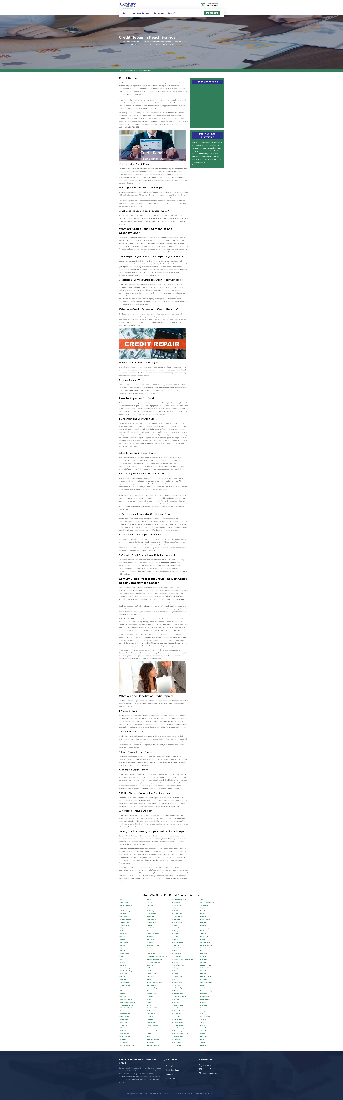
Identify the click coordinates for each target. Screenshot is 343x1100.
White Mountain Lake (154, 982)
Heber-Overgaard (153, 933)
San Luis (203, 956)
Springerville (151, 922)
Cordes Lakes (151, 985)
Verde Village (178, 1025)
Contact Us (172, 13)
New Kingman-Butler (181, 1033)
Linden (149, 951)
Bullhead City (204, 968)
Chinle (149, 1028)
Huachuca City (152, 913)
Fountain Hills (205, 936)
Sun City (203, 962)
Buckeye (203, 1008)
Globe (176, 973)
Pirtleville (123, 1031)
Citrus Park (177, 948)
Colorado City (151, 973)
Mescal (122, 945)
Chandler (203, 1036)
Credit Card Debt (172, 1070)
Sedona (176, 999)
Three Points (178, 916)
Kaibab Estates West (127, 1045)
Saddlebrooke (179, 1008)
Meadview (124, 991)
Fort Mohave (204, 911)
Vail (201, 899)
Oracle (149, 1005)
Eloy (201, 908)
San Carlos (177, 905)
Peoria (202, 1025)
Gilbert (202, 1033)
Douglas (203, 916)
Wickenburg (178, 976)
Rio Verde (150, 939)
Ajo (148, 991)
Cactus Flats (124, 925)
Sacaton (150, 948)
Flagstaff (203, 1002)
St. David (123, 976)
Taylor (149, 1036)
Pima (149, 979)
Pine (122, 1028)
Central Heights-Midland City (157, 956)
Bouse (122, 939)
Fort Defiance (151, 1022)
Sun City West (205, 942)
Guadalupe (177, 945)
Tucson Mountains (180, 1011)
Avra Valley (177, 953)
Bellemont (124, 931)
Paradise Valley (179, 1028)
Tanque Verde (205, 905)
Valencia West (178, 1036)
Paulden (177, 911)
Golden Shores (125, 919)
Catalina (176, 962)
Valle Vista (150, 976)
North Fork (150, 905)
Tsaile (122, 988)
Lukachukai (124, 1019)
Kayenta (176, 936)
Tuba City (177, 985)
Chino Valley (178, 1031)
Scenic (149, 902)
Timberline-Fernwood (154, 959)
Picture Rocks (178, 993)
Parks (122, 959)
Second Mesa (125, 1013)
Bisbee (176, 925)
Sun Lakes (177, 1042)
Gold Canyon (178, 1005)
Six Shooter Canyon (127, 971)
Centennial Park (125, 985)
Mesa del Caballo (126, 905)
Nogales (203, 925)
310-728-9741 (212, 6)
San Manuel (151, 1013)
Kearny (149, 925)
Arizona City (178, 988)
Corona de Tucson (180, 996)
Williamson (177, 951)
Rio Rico (203, 931)
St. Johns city (151, 1011)
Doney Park (178, 931)
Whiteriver (150, 1042)
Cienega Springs (126, 999)
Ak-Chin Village (125, 911)
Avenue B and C (152, 1025)
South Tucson (178, 913)
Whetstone (151, 971)
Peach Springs (128, 70)
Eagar (176, 908)
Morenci (123, 965)
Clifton (149, 1033)
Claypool (123, 913)
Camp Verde (178, 1016)
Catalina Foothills (206, 982)
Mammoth (124, 942)
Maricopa (203, 993)
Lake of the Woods (153, 1031)
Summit (176, 928)
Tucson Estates (179, 1022)
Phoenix (203, 1045)
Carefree (150, 1019)
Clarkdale (177, 902)
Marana (202, 985)
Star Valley (150, 942)
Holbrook (177, 919)
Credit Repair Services (140, 13)
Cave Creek (178, 922)
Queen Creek (205, 996)
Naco (122, 899)
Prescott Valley (205, 976)
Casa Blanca (124, 953)
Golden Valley (178, 982)
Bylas (122, 948)
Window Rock (152, 928)
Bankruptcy (170, 1066)
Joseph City (151, 916)
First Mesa (123, 1022)
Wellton (149, 968)
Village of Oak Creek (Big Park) (184, 959)
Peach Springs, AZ (210, 1073)
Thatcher (177, 933)
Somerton (177, 1045)
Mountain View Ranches (128, 1008)
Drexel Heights (205, 948)
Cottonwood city (179, 1019)
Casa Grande (204, 988)
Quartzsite (124, 1042)
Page (175, 979)
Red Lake (123, 973)
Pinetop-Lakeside (153, 1039)
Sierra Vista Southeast (207, 902)
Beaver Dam (151, 919)
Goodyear (203, 1011)
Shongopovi (124, 902)
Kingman (203, 951)
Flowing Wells (205, 919)
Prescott (203, 973)
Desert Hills (151, 953)
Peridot (123, 1011)
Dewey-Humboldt (153, 1045)
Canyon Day (124, 1033)
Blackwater (151, 908)
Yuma (202, 1013)
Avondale (203, 1005)
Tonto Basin (124, 982)
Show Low (177, 1013)
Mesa (202, 1039)
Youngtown (178, 968)
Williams (150, 996)
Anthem (203, 933)
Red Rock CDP (152, 1008)
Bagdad (150, 936)
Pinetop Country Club (127, 1002)
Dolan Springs (125, 1036)
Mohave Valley (152, 993)
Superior (150, 965)
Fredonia (123, 933)
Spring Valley (124, 1016)
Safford (176, 1002)
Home (125, 13)
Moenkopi (123, 951)
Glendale (203, 1031)
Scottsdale (204, 1028)
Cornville (150, 1016)
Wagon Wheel (125, 922)
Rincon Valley (178, 942)
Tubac (122, 956)
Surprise (203, 1019)
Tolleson (177, 971)
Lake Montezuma (180, 899)
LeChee (123, 996)
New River (203, 922)
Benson (176, 939)
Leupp (122, 936)
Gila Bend (123, 1039)
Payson (202, 913)
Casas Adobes (205, 999)
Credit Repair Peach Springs (142, 70)
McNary (123, 908)
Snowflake (177, 956)
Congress (123, 1025)
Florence (203, 939)
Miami (122, 993)
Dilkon (122, 962)
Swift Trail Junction (153, 962)
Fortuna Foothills (206, 945)
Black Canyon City (153, 945)
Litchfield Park (179, 965)
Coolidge (177, 1039)
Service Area (159, 13)
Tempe (202, 1022)
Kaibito (149, 899)
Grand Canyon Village (127, 1005)
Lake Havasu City (206, 991)
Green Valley (204, 928)
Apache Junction (206, 965)
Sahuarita (203, 953)
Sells (148, 931)
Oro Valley (203, 979)
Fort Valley (150, 911)
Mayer (122, 928)
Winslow (177, 991)
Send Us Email (209, 1069)
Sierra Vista (204, 971)
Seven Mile (124, 916)
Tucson (203, 1042)
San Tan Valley (205, 1016)
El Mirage (203, 959)
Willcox (149, 999)
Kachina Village (152, 988)
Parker (149, 1002)
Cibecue (123, 979)
